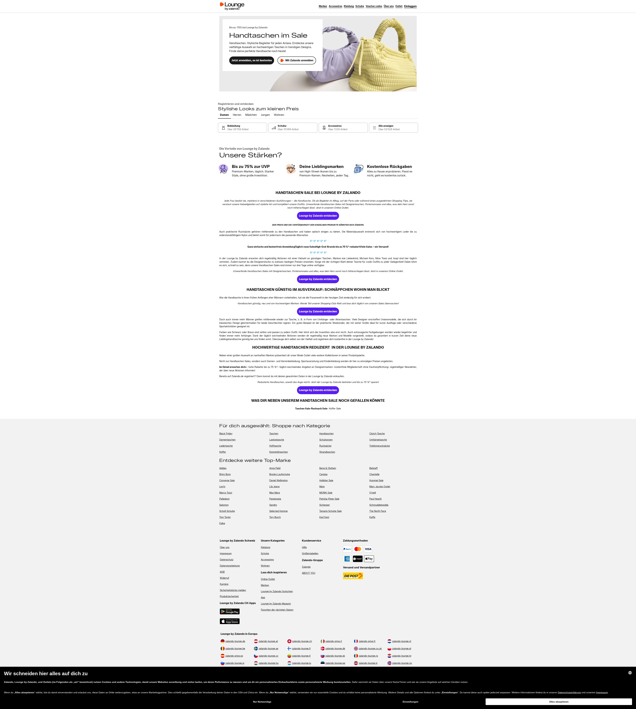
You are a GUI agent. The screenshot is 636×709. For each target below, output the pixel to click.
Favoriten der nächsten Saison (277, 609)
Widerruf (224, 578)
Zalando (306, 567)
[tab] (224, 115)
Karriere (224, 584)
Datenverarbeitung (230, 565)
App (263, 597)
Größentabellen (310, 553)
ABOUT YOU (308, 573)
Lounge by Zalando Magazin (276, 603)
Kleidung (265, 547)
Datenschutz (226, 559)
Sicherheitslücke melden (233, 590)
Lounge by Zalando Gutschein (277, 591)
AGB (222, 572)
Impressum (226, 553)
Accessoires (267, 559)
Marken (265, 585)
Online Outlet (268, 579)
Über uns (224, 547)
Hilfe (304, 547)
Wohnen (265, 565)
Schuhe (265, 553)
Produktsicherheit (229, 596)
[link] (410, 6)
